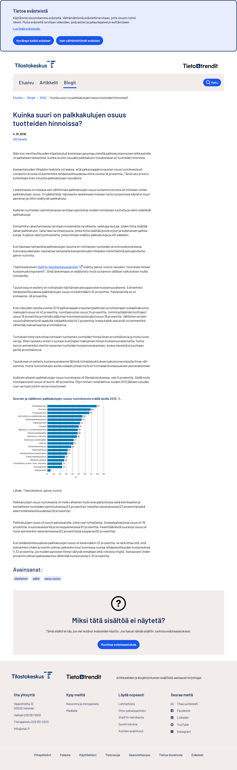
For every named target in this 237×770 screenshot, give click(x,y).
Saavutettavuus (139, 755)
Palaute (65, 755)
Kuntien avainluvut (130, 731)
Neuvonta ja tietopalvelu (82, 704)
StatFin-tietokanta (140, 717)
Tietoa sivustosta (171, 755)
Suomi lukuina (127, 724)
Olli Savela (20, 139)
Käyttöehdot (87, 755)
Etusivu (26, 82)
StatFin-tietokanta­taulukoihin (60, 267)
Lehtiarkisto (136, 704)
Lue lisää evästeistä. (27, 28)
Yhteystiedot (42, 755)
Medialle (71, 710)
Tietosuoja (112, 755)
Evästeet (197, 755)
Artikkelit (49, 82)
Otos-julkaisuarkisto (141, 710)
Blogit (70, 82)
